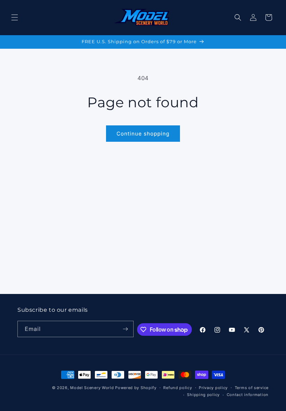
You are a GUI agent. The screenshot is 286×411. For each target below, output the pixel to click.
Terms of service (252, 387)
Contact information (248, 394)
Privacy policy (213, 387)
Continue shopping (143, 133)
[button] (14, 17)
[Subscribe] (125, 329)
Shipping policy (203, 394)
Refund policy (177, 387)
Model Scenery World (92, 387)
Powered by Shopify (136, 387)
